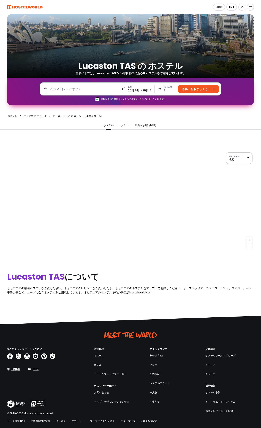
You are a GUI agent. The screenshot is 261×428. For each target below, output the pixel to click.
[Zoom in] (249, 240)
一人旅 (153, 392)
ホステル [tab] (108, 125)
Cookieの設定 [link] (149, 420)
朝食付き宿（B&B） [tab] (146, 125)
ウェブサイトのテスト (102, 420)
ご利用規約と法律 (40, 420)
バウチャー (78, 420)
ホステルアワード (160, 383)
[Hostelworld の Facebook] (10, 356)
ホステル (99, 355)
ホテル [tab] (124, 125)
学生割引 (155, 401)
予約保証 (155, 373)
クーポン (61, 420)
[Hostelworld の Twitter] (18, 356)
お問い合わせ (101, 392)
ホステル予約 (213, 392)
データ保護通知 (16, 420)
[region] (130, 200)
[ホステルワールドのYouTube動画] (35, 356)
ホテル (98, 364)
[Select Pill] (241, 7)
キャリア (210, 373)
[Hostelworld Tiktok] (52, 356)
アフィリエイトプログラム (220, 401)
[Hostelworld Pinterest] (44, 356)
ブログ (153, 364)
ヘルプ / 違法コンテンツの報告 (111, 401)
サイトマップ (128, 420)
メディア (210, 364)
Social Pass (156, 355)
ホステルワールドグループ (220, 355)
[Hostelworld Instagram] (27, 356)
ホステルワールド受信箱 (219, 410)
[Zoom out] (249, 246)
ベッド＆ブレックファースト (110, 373)
